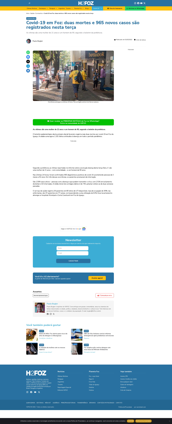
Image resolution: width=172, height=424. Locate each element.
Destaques (42, 8)
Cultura (91, 390)
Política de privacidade (143, 421)
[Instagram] (51, 314)
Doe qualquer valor (126, 382)
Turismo (68, 8)
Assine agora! (97, 278)
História (91, 387)
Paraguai (52, 8)
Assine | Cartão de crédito (128, 379)
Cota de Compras (125, 390)
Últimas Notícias (32, 8)
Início (27, 13)
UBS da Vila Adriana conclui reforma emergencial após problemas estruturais (99, 335)
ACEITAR (130, 421)
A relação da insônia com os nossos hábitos (52, 348)
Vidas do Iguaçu (94, 385)
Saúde (32, 13)
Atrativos (123, 387)
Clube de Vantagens (126, 385)
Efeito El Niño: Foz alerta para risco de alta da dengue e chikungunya (53, 335)
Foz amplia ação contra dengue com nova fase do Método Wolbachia (97, 348)
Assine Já (96, 8)
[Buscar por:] (29, 3)
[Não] (170, 421)
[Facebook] (48, 314)
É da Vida (92, 382)
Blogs (87, 8)
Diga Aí (91, 379)
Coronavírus (39, 13)
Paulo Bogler (38, 41)
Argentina (61, 8)
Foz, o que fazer (94, 376)
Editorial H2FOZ (63, 390)
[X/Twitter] (54, 314)
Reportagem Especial (64, 387)
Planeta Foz (78, 8)
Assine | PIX (124, 376)
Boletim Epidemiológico (41, 295)
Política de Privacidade (125, 407)
